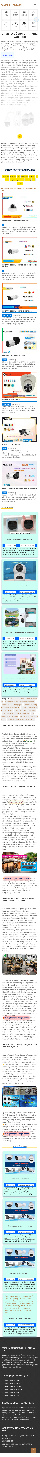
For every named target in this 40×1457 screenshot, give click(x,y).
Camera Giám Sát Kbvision (13, 1389)
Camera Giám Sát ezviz (12, 1395)
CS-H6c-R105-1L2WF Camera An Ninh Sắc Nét (19, 702)
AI (36, 176)
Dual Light (13, 176)
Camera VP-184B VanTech (11, 400)
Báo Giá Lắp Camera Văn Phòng (20, 1319)
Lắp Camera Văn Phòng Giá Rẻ (17, 714)
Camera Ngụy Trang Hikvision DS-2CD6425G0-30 (19, 706)
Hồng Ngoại (24, 176)
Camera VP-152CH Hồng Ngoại (12, 705)
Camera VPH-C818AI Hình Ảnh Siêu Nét (15, 220)
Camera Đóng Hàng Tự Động (20, 1179)
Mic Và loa (6, 176)
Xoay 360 (12, 180)
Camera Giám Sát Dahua (12, 1380)
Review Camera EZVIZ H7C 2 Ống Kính (20, 586)
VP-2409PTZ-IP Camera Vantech (13, 355)
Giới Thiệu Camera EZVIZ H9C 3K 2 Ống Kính (20, 632)
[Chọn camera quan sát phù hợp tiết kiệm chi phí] (36, 20)
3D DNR (20, 183)
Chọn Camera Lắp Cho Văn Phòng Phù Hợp (15, 713)
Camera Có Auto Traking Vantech (20, 35)
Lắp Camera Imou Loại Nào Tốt (20, 1273)
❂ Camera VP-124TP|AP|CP (11, 444)
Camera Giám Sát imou (11, 1392)
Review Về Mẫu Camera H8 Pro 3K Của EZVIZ (20, 679)
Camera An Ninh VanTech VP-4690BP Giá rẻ (17, 311)
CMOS (6, 180)
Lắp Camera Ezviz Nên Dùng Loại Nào (20, 1226)
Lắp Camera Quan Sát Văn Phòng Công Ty (21, 719)
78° (18, 176)
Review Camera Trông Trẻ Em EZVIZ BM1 (20, 539)
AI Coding (28, 180)
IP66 (34, 180)
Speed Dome (20, 180)
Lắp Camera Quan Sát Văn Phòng (25, 710)
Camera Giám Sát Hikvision (13, 1386)
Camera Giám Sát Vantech (12, 1383)
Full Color (31, 176)
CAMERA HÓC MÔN (5, 5)
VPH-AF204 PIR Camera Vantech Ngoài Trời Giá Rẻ (19, 488)
